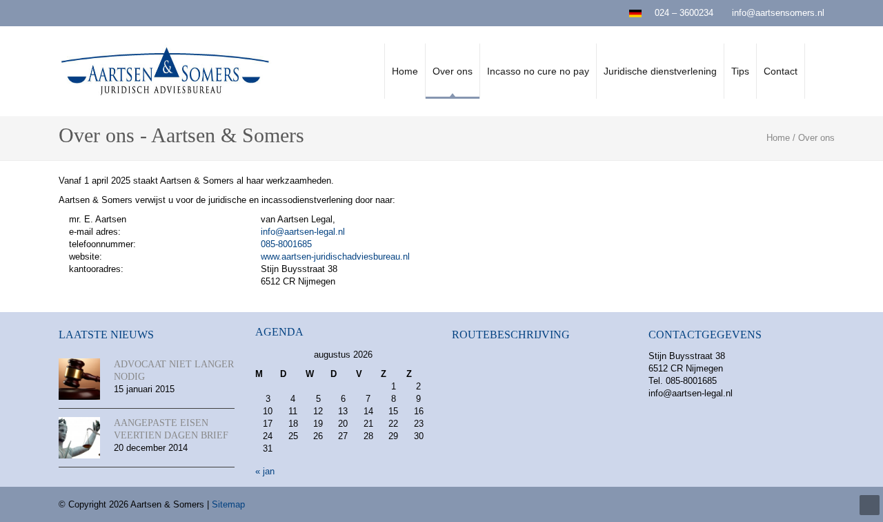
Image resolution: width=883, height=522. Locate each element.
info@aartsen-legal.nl (303, 231)
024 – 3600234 (684, 13)
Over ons (453, 71)
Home (405, 71)
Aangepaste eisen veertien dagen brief (171, 429)
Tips (740, 71)
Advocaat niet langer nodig (174, 370)
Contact (780, 71)
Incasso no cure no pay (538, 71)
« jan (265, 471)
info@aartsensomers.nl (778, 13)
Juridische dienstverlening (660, 71)
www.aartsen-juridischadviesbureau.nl (335, 256)
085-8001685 (286, 244)
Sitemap (228, 504)
